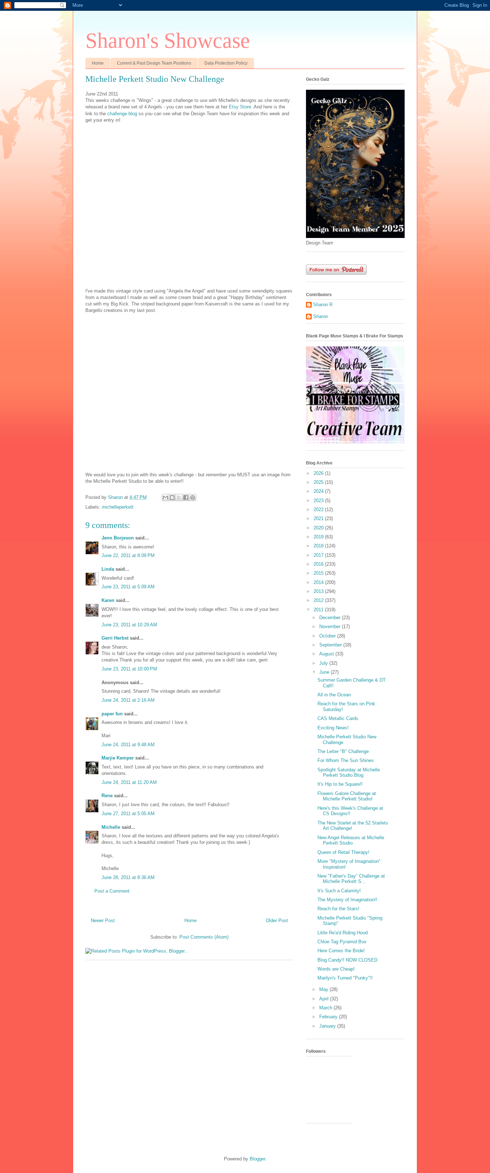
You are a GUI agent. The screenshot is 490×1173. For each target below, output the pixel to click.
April (324, 998)
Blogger (257, 1159)
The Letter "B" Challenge (343, 751)
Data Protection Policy (226, 63)
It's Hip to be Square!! (340, 784)
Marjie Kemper (118, 758)
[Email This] (165, 497)
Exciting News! (333, 727)
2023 (319, 500)
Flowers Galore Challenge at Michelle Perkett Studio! (346, 796)
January (328, 1026)
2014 (319, 582)
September (331, 645)
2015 (319, 573)
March (326, 1007)
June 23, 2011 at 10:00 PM (129, 669)
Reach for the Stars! (338, 908)
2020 (319, 528)
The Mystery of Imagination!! (347, 899)
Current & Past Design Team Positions (154, 63)
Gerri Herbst (115, 638)
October (328, 636)
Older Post (277, 920)
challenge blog (122, 113)
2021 (319, 518)
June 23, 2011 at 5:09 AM (128, 586)
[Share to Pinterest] (192, 497)
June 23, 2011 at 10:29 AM (129, 624)
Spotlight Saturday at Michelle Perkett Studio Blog (348, 772)
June (325, 672)
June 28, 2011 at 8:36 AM (128, 877)
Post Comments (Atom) (203, 937)
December (330, 617)
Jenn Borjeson (118, 538)
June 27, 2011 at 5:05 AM (128, 813)
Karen (108, 600)
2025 (319, 482)
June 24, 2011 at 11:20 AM (129, 782)
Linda (108, 569)
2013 (319, 591)
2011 (319, 609)
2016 (319, 564)
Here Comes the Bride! (341, 950)
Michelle (111, 827)
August (327, 653)
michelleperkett (117, 507)
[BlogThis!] (172, 497)
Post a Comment (111, 891)
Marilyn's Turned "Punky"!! (345, 978)
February (329, 1016)
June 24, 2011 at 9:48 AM (128, 744)
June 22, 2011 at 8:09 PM (128, 555)
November (330, 626)
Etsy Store (240, 106)
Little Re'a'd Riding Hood (342, 932)
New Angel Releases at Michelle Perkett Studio (350, 840)
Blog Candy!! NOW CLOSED (347, 960)
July (324, 663)
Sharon (320, 316)
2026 (319, 473)
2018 (319, 545)
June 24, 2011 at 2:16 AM (128, 700)
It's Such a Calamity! (339, 890)
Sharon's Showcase (167, 40)
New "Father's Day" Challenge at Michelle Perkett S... (351, 878)
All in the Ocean (334, 694)
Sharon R (323, 304)
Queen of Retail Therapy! (343, 852)
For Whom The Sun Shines (345, 760)
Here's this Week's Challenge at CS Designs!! (350, 811)
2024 (319, 491)
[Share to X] (179, 497)
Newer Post (103, 920)
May (324, 989)
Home (98, 63)
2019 (319, 536)
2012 (319, 600)
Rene (107, 795)
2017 (319, 555)
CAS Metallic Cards (337, 718)
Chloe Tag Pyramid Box (342, 941)
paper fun (112, 713)
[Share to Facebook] (185, 497)
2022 (319, 509)
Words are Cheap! (336, 969)
